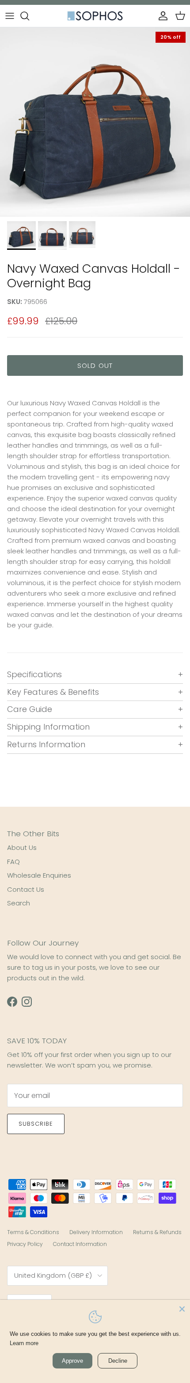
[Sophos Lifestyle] (95, 15)
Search (18, 903)
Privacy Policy (25, 1244)
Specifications (34, 674)
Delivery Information (96, 1232)
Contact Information (80, 1244)
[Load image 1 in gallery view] (95, 122)
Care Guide (29, 709)
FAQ (13, 861)
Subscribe (36, 1124)
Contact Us (25, 889)
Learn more (24, 1343)
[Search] (29, 16)
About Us (22, 847)
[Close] (182, 1307)
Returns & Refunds (157, 1232)
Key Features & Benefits (53, 691)
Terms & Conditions (33, 1232)
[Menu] (9, 16)
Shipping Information (48, 726)
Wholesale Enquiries (39, 875)
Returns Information (46, 744)
